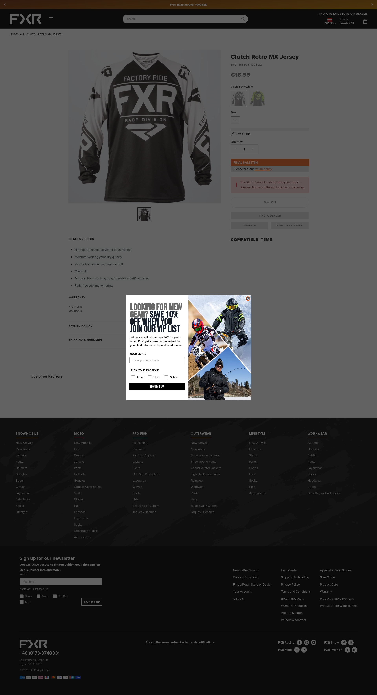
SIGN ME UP (157, 386)
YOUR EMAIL (137, 354)
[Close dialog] (248, 299)
